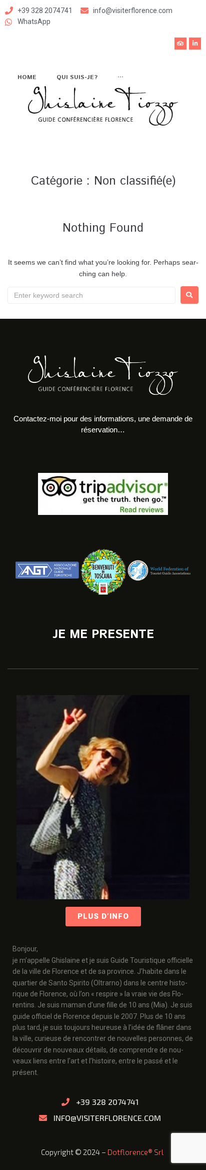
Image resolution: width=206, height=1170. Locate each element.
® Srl (156, 1151)
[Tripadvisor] (180, 44)
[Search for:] (92, 295)
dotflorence (128, 1151)
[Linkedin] (195, 44)
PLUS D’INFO (103, 916)
